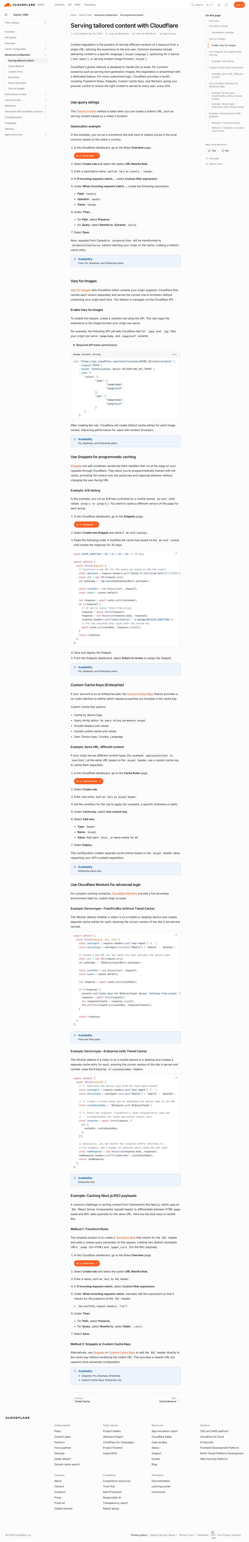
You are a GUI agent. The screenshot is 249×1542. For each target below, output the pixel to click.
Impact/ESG (110, 1453)
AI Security (206, 1442)
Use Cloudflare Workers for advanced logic (223, 85)
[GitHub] (219, 5)
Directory (60, 4)
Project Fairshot (112, 1447)
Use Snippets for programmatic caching (225, 53)
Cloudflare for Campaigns (118, 1442)
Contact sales (62, 1436)
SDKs (77, 4)
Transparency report (115, 1503)
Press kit (59, 1503)
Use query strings (218, 26)
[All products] (6, 14)
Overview (214, 20)
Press (57, 1497)
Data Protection (112, 1492)
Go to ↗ (87, 155)
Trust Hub (109, 1486)
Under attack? (62, 1459)
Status (155, 1447)
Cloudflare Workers (124, 893)
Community (158, 1492)
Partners (59, 1442)
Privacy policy (139, 1535)
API (69, 4)
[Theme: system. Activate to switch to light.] (226, 4)
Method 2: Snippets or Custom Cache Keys (228, 129)
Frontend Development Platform (219, 1447)
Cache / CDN (85, 15)
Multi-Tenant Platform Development (221, 1453)
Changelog (89, 4)
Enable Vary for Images (224, 45)
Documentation (161, 1481)
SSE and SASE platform (214, 1431)
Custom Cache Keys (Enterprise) (226, 67)
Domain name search (67, 1464)
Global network (63, 1508)
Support (156, 1453)
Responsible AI (112, 1497)
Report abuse (111, 1508)
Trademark (202, 1535)
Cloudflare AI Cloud (212, 1436)
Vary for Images (81, 290)
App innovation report (165, 1431)
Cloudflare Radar (162, 1436)
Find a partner (62, 1447)
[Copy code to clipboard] (176, 360)
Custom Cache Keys (140, 694)
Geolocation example (223, 32)
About (57, 1481)
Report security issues (163, 1535)
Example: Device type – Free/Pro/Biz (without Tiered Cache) (227, 95)
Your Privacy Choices (229, 1535)
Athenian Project (113, 1436)
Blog (154, 1464)
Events (156, 1459)
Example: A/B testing (223, 61)
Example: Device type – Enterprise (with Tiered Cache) (228, 105)
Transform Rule (86, 111)
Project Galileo (112, 1431)
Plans (57, 1431)
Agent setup (169, 33)
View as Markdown (146, 33)
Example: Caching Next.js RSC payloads (225, 115)
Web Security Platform (213, 1459)
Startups (59, 1453)
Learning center (161, 1486)
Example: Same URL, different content (227, 75)
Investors (60, 1492)
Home (73, 15)
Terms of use (186, 1535)
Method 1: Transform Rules (226, 122)
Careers (59, 1486)
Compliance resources (116, 1481)
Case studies (159, 1442)
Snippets (76, 466)
